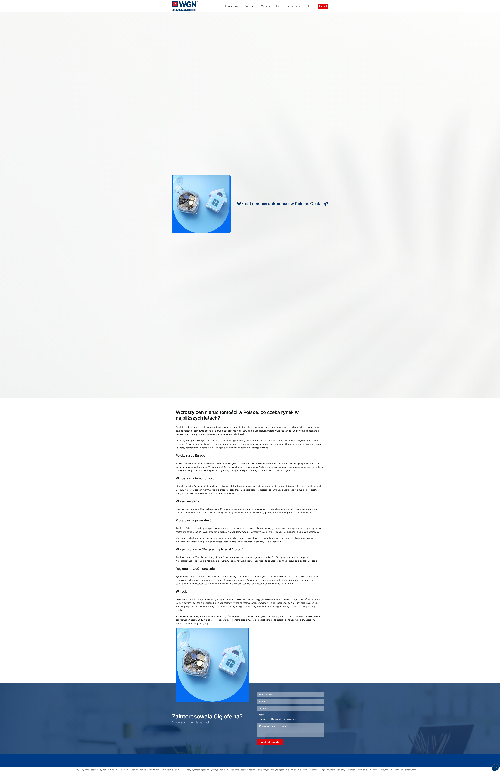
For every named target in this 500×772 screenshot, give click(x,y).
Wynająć (291, 719)
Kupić (262, 719)
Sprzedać (276, 719)
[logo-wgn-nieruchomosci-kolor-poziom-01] (185, 2)
